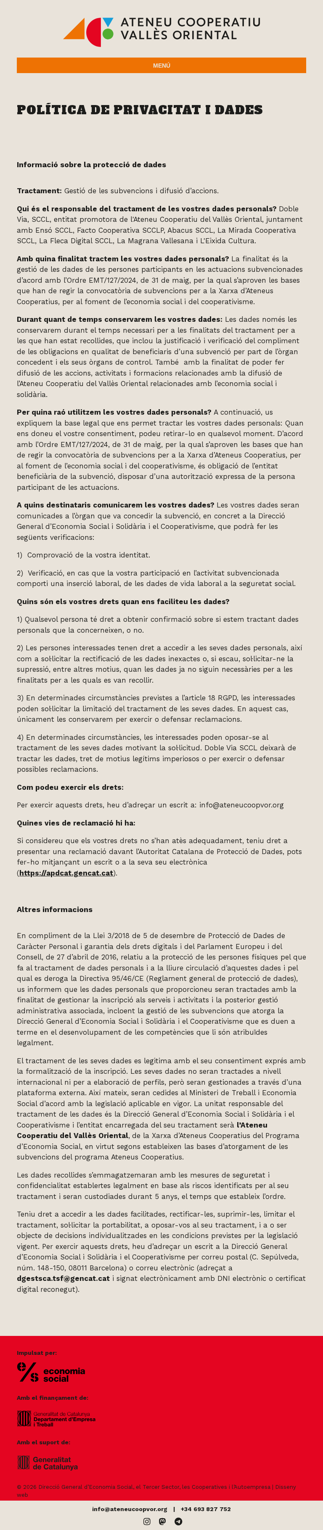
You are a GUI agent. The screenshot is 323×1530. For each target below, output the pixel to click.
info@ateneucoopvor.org (129, 1509)
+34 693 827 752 (206, 1509)
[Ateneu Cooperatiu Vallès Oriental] (161, 45)
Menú (161, 65)
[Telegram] (178, 1522)
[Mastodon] (162, 1522)
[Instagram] (147, 1522)
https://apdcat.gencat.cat (66, 873)
